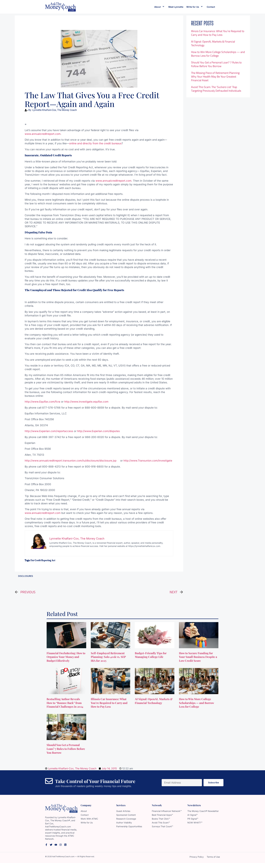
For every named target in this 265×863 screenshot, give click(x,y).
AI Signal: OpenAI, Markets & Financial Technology (213, 43)
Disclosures (25, 576)
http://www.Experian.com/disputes (98, 431)
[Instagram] (60, 845)
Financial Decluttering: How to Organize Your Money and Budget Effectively (66, 657)
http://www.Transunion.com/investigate (147, 460)
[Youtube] (56, 845)
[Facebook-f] (46, 845)
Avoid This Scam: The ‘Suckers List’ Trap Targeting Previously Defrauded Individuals (216, 88)
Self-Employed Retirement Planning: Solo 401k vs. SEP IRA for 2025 (108, 657)
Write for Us (192, 7)
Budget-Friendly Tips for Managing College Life (151, 655)
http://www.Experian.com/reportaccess (49, 431)
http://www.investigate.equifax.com (86, 401)
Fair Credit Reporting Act (43, 560)
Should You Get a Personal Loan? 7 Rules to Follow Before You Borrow (216, 64)
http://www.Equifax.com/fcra (43, 401)
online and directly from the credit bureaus (95, 143)
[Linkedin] (65, 845)
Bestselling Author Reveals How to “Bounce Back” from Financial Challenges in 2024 (65, 703)
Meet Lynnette (175, 7)
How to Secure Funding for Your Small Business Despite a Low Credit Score (198, 657)
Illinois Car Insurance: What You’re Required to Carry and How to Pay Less (217, 33)
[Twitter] (51, 845)
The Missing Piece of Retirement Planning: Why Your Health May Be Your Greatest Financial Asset (215, 76)
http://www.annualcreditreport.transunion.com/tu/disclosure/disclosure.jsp (72, 460)
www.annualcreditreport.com (43, 133)
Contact (211, 7)
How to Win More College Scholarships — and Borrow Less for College (218, 53)
